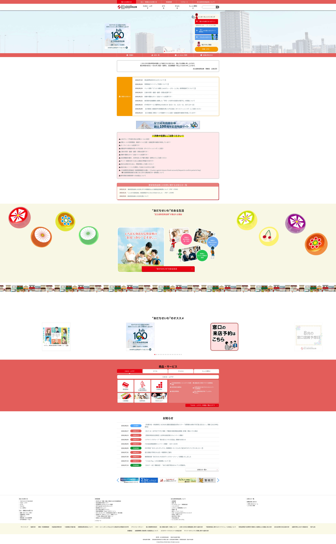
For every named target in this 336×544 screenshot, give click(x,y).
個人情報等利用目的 (151, 527)
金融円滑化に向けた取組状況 (300, 527)
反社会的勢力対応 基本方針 (281, 527)
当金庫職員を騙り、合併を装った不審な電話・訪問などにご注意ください (144, 158)
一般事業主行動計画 (69, 527)
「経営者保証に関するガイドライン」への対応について (220, 527)
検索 (217, 7)
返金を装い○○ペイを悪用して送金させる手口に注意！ (138, 167)
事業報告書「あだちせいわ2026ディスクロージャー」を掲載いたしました (168, 457)
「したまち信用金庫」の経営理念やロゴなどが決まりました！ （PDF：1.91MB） (151, 193)
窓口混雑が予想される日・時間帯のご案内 (158, 452)
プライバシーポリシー (137, 527)
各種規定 (129, 530)
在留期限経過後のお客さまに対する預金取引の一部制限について (143, 172)
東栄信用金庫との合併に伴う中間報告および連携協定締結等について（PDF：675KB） (153, 189)
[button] (164, 51)
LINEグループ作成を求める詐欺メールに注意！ (135, 139)
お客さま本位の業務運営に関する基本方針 (191, 527)
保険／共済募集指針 (43, 527)
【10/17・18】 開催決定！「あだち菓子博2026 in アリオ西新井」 (165, 465)
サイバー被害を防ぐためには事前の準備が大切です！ (137, 161)
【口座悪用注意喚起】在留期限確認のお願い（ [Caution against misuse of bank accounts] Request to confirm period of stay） (161, 170)
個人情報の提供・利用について (168, 527)
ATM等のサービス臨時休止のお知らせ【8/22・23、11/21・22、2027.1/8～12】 (169, 105)
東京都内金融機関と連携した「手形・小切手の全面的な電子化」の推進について (169, 101)
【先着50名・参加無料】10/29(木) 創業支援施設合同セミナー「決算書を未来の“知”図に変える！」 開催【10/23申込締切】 (181, 425)
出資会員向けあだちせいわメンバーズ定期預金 (204, 387)
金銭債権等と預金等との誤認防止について (146, 530)
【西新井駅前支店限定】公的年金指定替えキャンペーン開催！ (164, 435)
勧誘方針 (33, 527)
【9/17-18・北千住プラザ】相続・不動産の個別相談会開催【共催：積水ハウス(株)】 (171, 431)
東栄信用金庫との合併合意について (137, 196)
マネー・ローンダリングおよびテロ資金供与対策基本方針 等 (112, 527)
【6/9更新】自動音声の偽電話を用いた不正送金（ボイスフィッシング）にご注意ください (172, 109)
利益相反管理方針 (57, 527)
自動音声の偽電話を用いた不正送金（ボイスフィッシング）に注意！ (142, 148)
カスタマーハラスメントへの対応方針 (171, 530)
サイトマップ (24, 527)
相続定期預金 (175, 391)
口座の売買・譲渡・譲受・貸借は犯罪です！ (158, 92)
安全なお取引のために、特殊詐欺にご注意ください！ (137, 164)
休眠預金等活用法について (85, 527)
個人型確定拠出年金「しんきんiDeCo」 (202, 392)
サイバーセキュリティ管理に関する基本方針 (196, 530)
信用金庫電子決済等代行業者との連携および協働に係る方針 (255, 527)
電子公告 (312, 527)
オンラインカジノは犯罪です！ (130, 145)
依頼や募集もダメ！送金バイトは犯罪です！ (158, 96)
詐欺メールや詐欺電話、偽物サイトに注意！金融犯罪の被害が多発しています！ (146, 142)
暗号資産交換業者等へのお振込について (133, 175)
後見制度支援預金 (176, 387)
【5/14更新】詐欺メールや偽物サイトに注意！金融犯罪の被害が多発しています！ (170, 113)
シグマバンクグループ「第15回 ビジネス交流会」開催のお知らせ (165, 439)
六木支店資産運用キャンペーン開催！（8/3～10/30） (161, 444)
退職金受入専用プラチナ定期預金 (203, 383)
